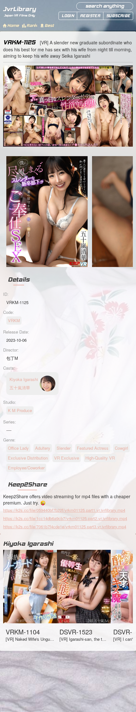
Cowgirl (121, 448)
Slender (64, 448)
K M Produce (20, 410)
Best (49, 25)
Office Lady (18, 448)
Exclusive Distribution (28, 458)
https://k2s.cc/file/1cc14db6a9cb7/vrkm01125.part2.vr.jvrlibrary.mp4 (65, 518)
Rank (32, 25)
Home (13, 25)
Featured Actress (92, 448)
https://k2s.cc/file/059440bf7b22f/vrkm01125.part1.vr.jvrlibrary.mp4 (64, 510)
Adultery (42, 448)
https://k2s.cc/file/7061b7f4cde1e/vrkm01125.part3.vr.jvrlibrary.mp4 (64, 527)
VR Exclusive (66, 458)
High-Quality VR (100, 458)
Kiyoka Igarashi (28, 543)
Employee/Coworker (26, 468)
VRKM (14, 320)
